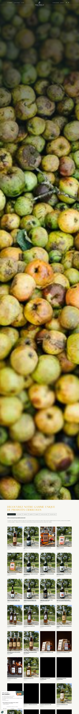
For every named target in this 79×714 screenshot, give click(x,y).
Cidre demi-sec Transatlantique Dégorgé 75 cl (31, 574)
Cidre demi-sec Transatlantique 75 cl (31, 548)
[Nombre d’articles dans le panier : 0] (68, 2)
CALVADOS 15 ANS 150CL (11, 547)
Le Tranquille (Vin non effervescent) (61, 679)
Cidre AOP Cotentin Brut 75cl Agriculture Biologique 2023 (13, 600)
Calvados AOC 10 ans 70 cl (29, 626)
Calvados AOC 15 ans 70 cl (45, 626)
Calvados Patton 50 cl (12, 678)
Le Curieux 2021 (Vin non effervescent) (45, 679)
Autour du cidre (44, 514)
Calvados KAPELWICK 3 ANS (45, 704)
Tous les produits (11, 514)
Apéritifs (31, 514)
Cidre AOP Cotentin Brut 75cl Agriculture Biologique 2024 (30, 600)
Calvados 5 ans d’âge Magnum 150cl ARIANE (64, 626)
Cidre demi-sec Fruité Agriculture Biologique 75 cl (64, 574)
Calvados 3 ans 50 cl (11, 626)
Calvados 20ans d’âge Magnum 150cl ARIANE (30, 653)
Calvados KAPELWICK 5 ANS (62, 704)
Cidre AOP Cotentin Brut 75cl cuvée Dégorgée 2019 (46, 600)
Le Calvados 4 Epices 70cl (45, 547)
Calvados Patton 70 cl (29, 678)
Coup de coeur (53, 514)
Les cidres (19, 514)
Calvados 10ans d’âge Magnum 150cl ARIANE (13, 653)
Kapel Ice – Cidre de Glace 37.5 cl (30, 704)
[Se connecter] (66, 3)
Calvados (25, 514)
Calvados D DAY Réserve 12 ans (46, 652)
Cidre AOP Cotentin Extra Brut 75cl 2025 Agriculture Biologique (64, 600)
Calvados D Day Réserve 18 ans (63, 652)
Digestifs (37, 514)
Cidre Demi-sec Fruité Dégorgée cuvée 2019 (47, 574)
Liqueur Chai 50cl (60, 547)
